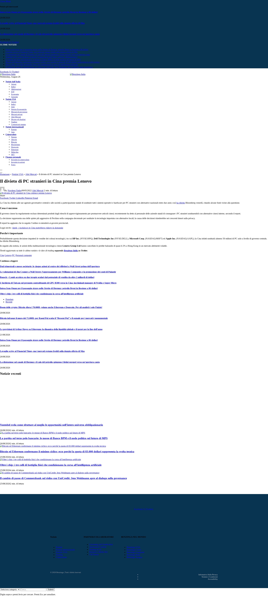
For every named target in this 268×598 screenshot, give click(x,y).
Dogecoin (15, 147)
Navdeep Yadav (15, 190)
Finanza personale (13, 157)
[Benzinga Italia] (70, 74)
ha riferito (180, 203)
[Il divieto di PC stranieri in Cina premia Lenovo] (26, 193)
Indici (13, 87)
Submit (51, 589)
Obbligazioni (16, 89)
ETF (12, 92)
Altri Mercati (16, 117)
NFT (13, 155)
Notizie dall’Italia (13, 81)
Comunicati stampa (18, 124)
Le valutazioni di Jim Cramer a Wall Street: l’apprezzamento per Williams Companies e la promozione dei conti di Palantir (58, 272)
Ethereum (14, 150)
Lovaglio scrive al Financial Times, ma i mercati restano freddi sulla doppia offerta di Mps (42, 23)
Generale (14, 97)
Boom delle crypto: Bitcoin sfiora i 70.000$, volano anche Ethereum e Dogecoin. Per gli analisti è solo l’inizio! (51, 307)
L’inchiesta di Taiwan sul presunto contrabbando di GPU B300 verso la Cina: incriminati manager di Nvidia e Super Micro (58, 283)
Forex (13, 165)
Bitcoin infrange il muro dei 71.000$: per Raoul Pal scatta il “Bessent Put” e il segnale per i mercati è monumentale (54, 318)
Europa (14, 129)
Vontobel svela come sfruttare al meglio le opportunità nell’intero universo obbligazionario (41, 57)
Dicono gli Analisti (18, 119)
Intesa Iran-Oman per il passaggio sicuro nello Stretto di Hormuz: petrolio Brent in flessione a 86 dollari (49, 12)
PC (13, 255)
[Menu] (1, 172)
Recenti (9, 302)
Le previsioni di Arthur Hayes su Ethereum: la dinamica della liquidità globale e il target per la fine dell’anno (51, 329)
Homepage (5, 174)
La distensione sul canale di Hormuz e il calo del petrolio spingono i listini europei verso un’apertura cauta (50, 34)
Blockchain (15, 144)
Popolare (9, 299)
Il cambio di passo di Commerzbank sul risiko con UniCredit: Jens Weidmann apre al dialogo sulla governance (49, 67)
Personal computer (23, 255)
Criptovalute (11, 134)
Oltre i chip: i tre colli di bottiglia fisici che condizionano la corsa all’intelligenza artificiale (42, 65)
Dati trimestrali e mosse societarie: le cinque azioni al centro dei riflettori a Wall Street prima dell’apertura (50, 266)
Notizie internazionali (15, 127)
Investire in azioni (18, 162)
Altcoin (14, 139)
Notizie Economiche (19, 109)
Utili (13, 107)
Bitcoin (14, 142)
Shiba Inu (14, 152)
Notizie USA (11, 99)
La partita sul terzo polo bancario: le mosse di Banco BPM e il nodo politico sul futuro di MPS (43, 60)
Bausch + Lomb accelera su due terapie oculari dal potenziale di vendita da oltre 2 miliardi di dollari (47, 277)
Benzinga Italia (71, 250)
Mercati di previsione (19, 112)
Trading (14, 122)
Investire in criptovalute (20, 160)
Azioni (13, 84)
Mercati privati (16, 114)
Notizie (14, 137)
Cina (2, 255)
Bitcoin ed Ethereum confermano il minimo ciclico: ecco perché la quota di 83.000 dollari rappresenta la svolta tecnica (53, 62)
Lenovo (8, 255)
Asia (13, 132)
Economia (15, 94)
